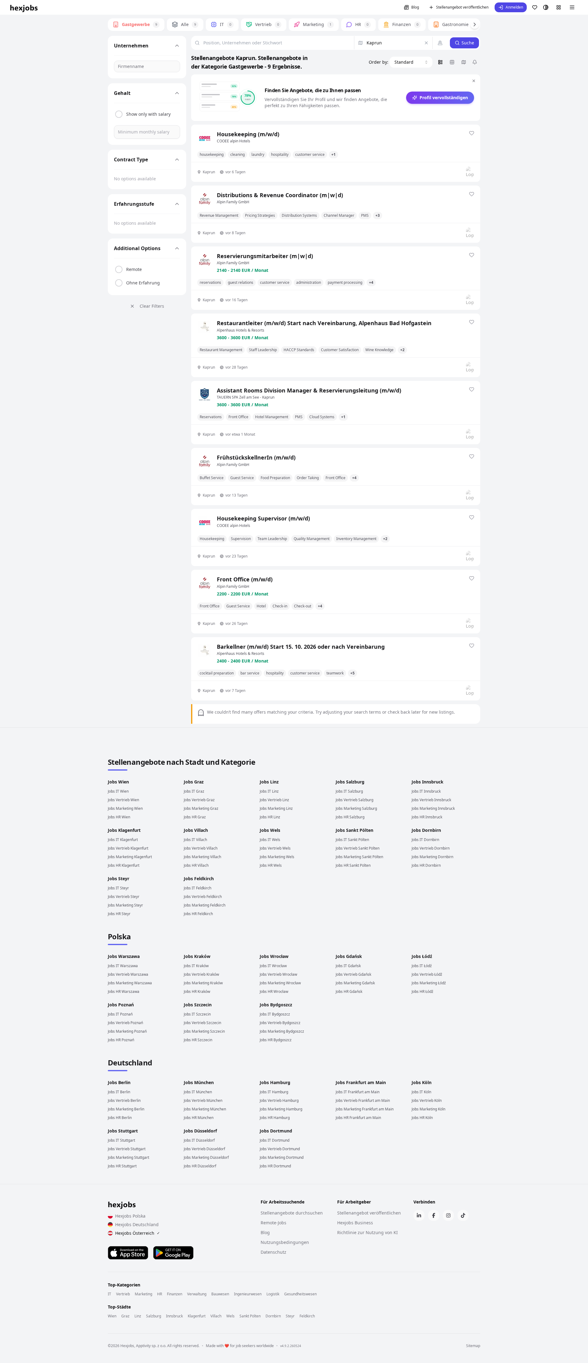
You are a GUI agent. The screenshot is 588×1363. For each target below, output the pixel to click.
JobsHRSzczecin (198, 1039)
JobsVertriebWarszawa (128, 974)
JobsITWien (118, 791)
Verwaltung (196, 1294)
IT (109, 1294)
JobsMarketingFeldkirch (204, 905)
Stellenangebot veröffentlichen (462, 7)
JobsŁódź (422, 956)
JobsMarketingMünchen (205, 1109)
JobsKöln (422, 1082)
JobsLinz (269, 782)
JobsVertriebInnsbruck (431, 799)
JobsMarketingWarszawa (130, 983)
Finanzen (174, 1294)
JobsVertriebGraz (199, 799)
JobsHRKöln (422, 1117)
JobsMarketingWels (277, 856)
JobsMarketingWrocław (280, 983)
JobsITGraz (194, 791)
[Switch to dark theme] (546, 7)
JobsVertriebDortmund (280, 1148)
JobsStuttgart (123, 1131)
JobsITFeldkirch (197, 888)
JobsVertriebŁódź (427, 974)
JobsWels (270, 830)
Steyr (290, 1316)
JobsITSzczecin (197, 1014)
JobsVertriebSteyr (123, 896)
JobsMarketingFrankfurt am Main (365, 1109)
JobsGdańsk (349, 956)
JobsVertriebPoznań (125, 1022)
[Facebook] (433, 1215)
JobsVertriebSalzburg (354, 799)
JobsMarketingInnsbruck (433, 808)
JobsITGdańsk (348, 965)
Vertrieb (123, 1294)
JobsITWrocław (273, 965)
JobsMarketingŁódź (429, 983)
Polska (119, 936)
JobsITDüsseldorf (199, 1140)
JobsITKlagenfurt (123, 839)
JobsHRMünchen (198, 1117)
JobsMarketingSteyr (125, 905)
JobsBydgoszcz (276, 1005)
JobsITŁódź (422, 965)
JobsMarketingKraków (203, 983)
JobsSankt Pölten (354, 830)
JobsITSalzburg (349, 791)
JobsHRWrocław (274, 991)
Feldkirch (307, 1316)
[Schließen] (473, 80)
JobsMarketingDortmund (281, 1157)
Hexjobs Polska (130, 1216)
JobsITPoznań (120, 1014)
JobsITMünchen (198, 1092)
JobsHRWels (271, 865)
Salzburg (153, 1316)
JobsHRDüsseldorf (200, 1166)
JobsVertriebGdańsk (353, 974)
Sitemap (473, 1345)
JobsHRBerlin (120, 1117)
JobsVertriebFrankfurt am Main (363, 1100)
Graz (125, 1316)
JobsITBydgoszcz (275, 1014)
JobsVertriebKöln (427, 1100)
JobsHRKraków (197, 991)
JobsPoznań (121, 1005)
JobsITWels (270, 839)
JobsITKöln (421, 1092)
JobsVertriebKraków (201, 974)
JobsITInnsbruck (426, 791)
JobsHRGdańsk (349, 991)
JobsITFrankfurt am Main (357, 1092)
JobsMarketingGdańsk (355, 983)
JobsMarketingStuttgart (128, 1157)
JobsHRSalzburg (350, 817)
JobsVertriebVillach (200, 848)
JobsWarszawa (124, 956)
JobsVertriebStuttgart (126, 1148)
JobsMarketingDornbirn (432, 856)
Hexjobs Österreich (137, 1233)
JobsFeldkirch (199, 878)
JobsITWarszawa (123, 965)
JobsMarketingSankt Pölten (359, 856)
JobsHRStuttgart (122, 1166)
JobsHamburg (275, 1082)
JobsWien (118, 782)
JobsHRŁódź (422, 991)
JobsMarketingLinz (276, 808)
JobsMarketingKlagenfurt (130, 856)
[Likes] (534, 7)
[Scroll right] (474, 24)
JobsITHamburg (274, 1092)
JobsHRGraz (195, 817)
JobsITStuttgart (121, 1140)
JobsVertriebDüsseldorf (204, 1148)
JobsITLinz (269, 791)
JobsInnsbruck (427, 782)
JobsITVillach (195, 839)
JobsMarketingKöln (428, 1109)
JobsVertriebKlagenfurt (128, 848)
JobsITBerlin (119, 1092)
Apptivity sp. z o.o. (151, 1345)
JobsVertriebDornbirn (431, 848)
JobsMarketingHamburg (281, 1109)
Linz (137, 1316)
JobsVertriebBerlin (124, 1100)
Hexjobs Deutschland (137, 1224)
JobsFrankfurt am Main (361, 1082)
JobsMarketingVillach (202, 856)
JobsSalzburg (350, 782)
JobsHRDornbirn (426, 865)
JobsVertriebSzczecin (202, 1022)
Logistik (272, 1294)
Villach (215, 1316)
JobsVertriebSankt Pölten (357, 848)
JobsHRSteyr (119, 913)
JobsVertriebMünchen (203, 1100)
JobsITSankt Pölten (352, 839)
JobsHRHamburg (275, 1117)
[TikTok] (463, 1215)
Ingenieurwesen (248, 1294)
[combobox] (411, 62)
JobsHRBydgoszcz (276, 1039)
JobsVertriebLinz (274, 799)
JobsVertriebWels (275, 848)
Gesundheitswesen (300, 1294)
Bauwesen (220, 1294)
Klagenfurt (196, 1316)
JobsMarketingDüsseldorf (206, 1157)
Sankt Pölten (250, 1316)
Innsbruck (174, 1316)
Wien (112, 1316)
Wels (230, 1316)
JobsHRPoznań (121, 1039)
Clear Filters (152, 306)
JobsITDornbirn (425, 839)
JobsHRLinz (270, 817)
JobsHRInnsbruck (427, 817)
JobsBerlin (119, 1082)
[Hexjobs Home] (24, 7)
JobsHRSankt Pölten (353, 865)
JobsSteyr (118, 878)
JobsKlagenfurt (124, 830)
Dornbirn (273, 1316)
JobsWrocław (274, 956)
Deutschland (130, 1062)
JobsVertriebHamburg (279, 1100)
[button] (511, 7)
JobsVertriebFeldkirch (203, 896)
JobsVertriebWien (123, 799)
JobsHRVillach (196, 865)
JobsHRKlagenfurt (123, 865)
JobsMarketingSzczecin (204, 1031)
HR (159, 1294)
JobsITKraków (196, 965)
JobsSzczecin (198, 1005)
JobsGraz (194, 782)
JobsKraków (197, 956)
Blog (415, 7)
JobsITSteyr (118, 888)
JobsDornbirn (426, 830)
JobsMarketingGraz (201, 808)
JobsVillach (196, 830)
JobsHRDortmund (275, 1166)
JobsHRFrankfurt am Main (358, 1117)
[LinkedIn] (418, 1215)
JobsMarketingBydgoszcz (282, 1031)
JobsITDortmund (274, 1140)
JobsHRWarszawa (123, 991)
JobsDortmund (276, 1131)
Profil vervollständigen (444, 97)
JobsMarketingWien (125, 808)
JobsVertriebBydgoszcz (280, 1022)
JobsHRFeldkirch (198, 913)
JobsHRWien (119, 817)
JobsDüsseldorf (200, 1131)
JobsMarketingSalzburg (356, 808)
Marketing (143, 1294)
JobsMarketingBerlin (126, 1109)
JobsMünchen (199, 1082)
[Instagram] (448, 1215)
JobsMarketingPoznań (127, 1031)
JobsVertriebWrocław (278, 974)
